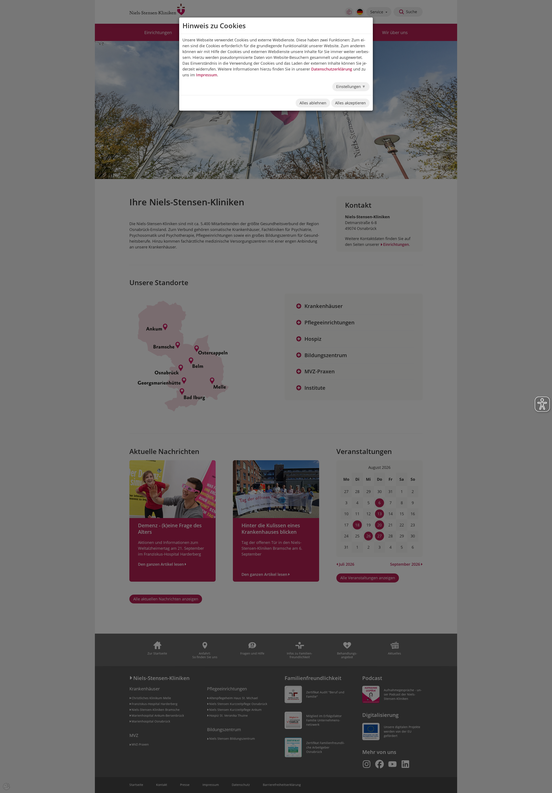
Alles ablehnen (313, 102)
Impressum (206, 74)
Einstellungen (349, 86)
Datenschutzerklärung (331, 69)
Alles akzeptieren (350, 102)
